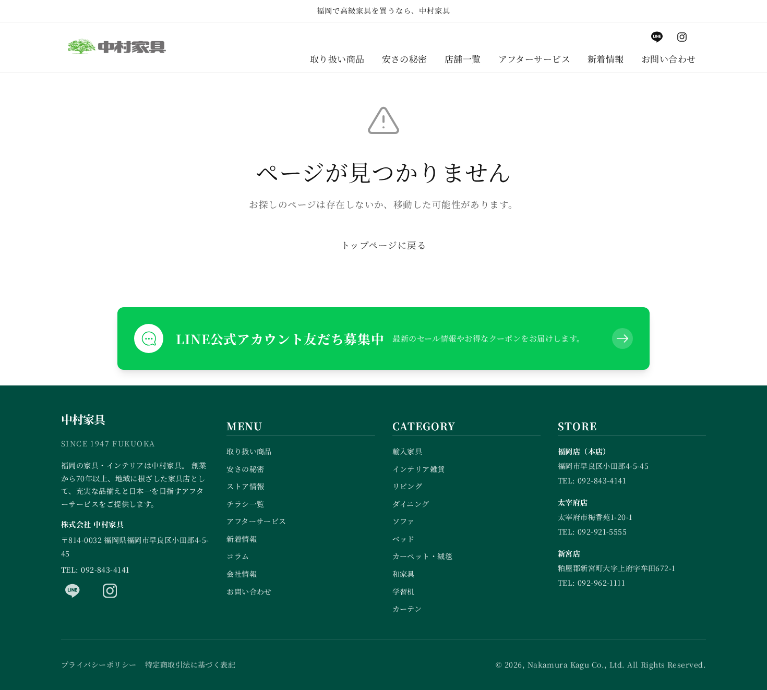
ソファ (403, 521)
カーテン (407, 608)
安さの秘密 (245, 469)
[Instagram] (110, 590)
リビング (407, 486)
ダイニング (410, 504)
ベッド (403, 539)
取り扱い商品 (249, 451)
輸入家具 (407, 451)
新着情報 (241, 539)
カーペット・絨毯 (422, 556)
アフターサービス (256, 521)
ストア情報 (245, 486)
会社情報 (241, 573)
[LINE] (72, 590)
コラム (237, 556)
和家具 (403, 573)
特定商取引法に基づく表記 (190, 664)
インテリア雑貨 (418, 469)
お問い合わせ (249, 591)
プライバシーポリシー (98, 664)
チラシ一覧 (245, 504)
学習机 (403, 591)
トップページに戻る (383, 244)
